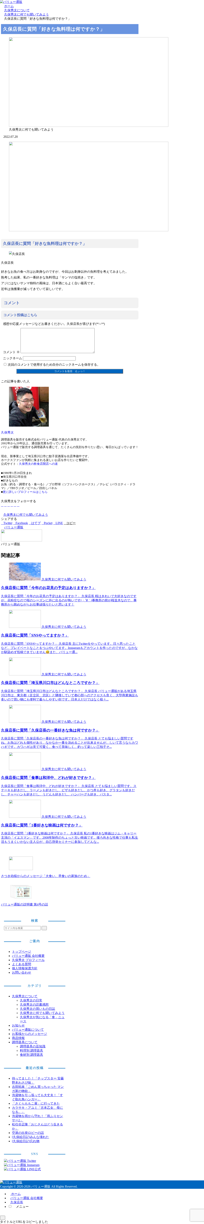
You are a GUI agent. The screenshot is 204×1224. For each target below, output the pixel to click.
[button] (70, 523)
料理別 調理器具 (31, 1050)
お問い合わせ (21, 972)
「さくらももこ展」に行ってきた (36, 1103)
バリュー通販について (28, 1029)
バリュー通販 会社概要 (28, 955)
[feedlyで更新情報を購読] (15, 505)
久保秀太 (7, 432)
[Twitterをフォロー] (5, 505)
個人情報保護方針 (24, 968)
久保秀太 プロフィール (28, 960)
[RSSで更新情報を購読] (18, 505)
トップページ (21, 951)
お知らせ (18, 1025)
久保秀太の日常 (31, 1000)
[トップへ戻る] (2, 1218)
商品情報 (18, 1038)
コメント (11, 352)
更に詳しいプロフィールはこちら (25, 491)
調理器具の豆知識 (32, 1046)
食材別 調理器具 (31, 1054)
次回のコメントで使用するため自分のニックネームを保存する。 (54, 364)
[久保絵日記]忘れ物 (25, 1141)
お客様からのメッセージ (29, 1033)
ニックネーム (12, 358)
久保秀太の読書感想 (34, 1004)
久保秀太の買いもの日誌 (37, 1008)
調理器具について (24, 1042)
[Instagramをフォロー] (8, 505)
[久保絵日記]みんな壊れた (30, 1137)
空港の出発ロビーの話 (28, 1132)
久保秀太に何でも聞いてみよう (25, 514)
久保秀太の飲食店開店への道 (38, 463)
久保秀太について (24, 996)
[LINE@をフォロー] (12, 505)
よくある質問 (21, 964)
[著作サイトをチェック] (2, 505)
